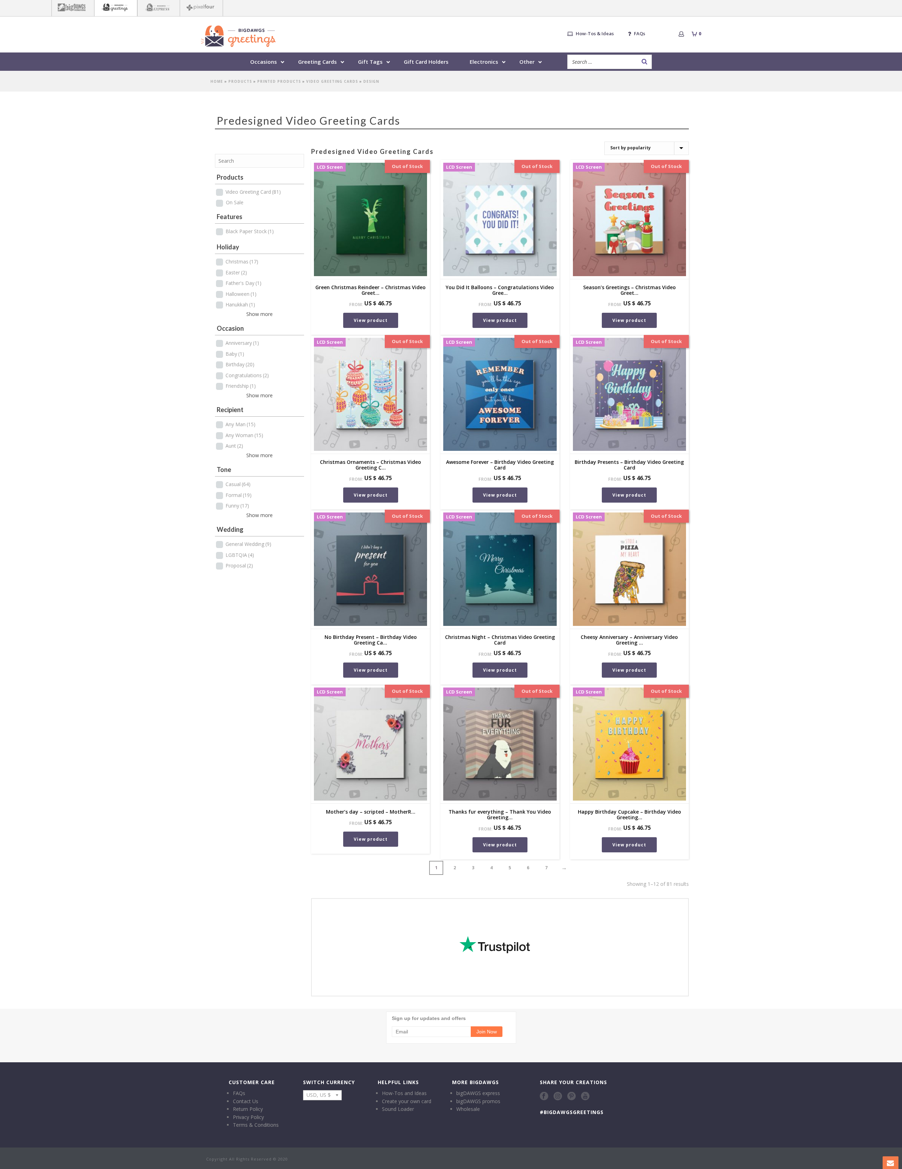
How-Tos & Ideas (595, 33)
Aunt (234, 445)
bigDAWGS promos (478, 1101)
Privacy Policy (248, 1117)
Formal (239, 495)
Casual (238, 484)
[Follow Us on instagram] (558, 1096)
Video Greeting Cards (332, 81)
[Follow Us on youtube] (585, 1096)
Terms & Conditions (256, 1124)
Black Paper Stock (250, 231)
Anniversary (242, 343)
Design (371, 81)
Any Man (240, 424)
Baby (235, 353)
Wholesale (468, 1109)
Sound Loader (398, 1109)
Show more (259, 314)
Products (240, 81)
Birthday (240, 364)
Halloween (241, 294)
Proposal (239, 565)
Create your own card (406, 1101)
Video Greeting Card (253, 191)
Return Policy (248, 1109)
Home (216, 81)
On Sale (234, 202)
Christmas (242, 261)
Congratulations (247, 375)
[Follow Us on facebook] (544, 1096)
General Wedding (248, 544)
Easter (236, 272)
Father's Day (243, 283)
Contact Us (245, 1101)
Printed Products (279, 81)
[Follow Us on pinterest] (571, 1096)
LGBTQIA (240, 555)
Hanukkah (240, 304)
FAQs (639, 33)
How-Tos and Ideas (404, 1093)
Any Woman (244, 435)
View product (371, 320)
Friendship (241, 386)
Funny (237, 505)
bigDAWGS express (478, 1093)
